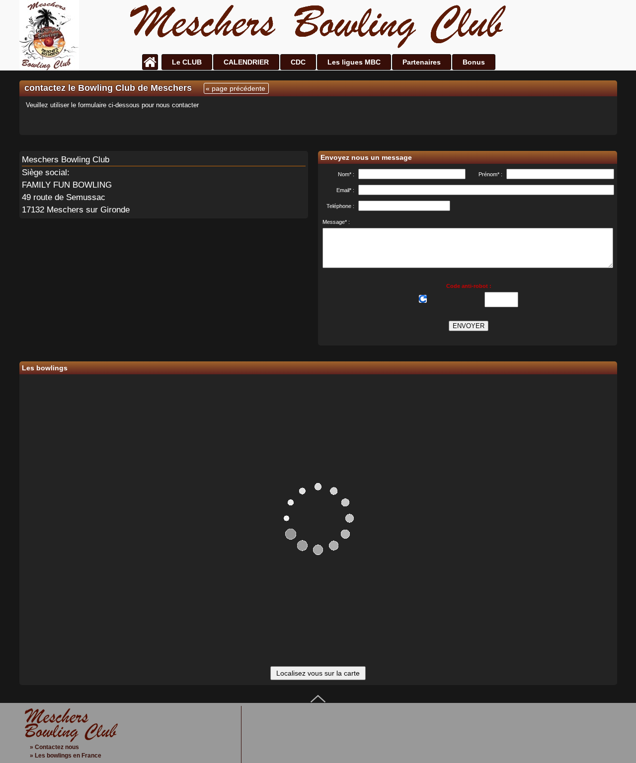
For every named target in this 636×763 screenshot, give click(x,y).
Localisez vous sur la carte (318, 673)
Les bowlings (45, 368)
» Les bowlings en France (65, 755)
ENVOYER (468, 326)
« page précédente (235, 88)
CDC (298, 62)
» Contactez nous (54, 747)
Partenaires (421, 62)
